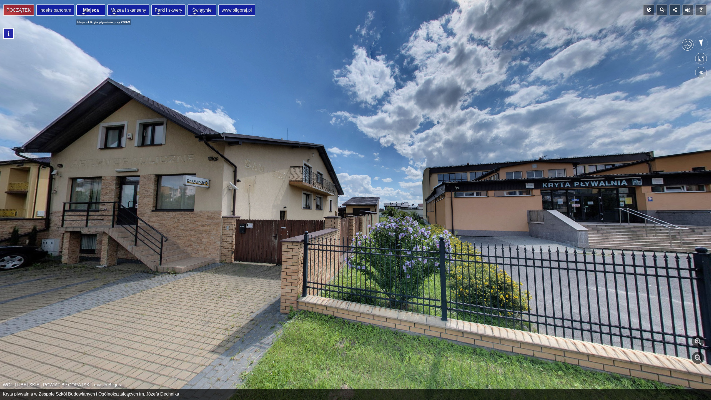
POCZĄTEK (18, 10)
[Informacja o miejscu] (8, 33)
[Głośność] (688, 10)
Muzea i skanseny (128, 10)
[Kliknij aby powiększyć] (698, 341)
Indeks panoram (55, 10)
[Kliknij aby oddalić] (698, 358)
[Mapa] (648, 10)
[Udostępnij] (674, 10)
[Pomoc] (701, 10)
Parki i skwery (168, 10)
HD (701, 72)
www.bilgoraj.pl (237, 10)
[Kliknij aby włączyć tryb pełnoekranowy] (701, 60)
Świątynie (202, 10)
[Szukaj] (661, 10)
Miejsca (91, 10)
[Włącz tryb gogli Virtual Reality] (688, 47)
